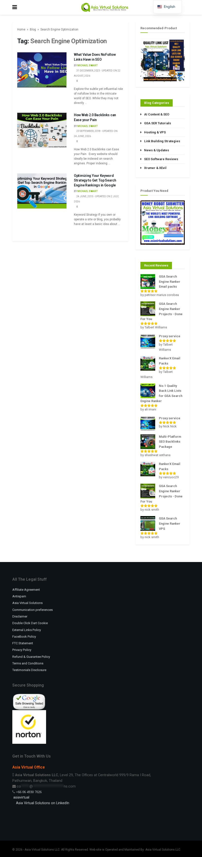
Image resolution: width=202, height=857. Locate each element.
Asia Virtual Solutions (27, 603)
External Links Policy (26, 630)
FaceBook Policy (24, 636)
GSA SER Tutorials (157, 123)
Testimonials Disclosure (29, 670)
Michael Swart (87, 65)
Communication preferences (32, 610)
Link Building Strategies (162, 141)
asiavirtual (20, 797)
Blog (33, 29)
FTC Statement (22, 643)
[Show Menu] (14, 7)
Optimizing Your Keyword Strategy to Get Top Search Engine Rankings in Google (95, 180)
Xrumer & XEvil (155, 168)
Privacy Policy (21, 650)
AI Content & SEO (156, 114)
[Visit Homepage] (105, 7)
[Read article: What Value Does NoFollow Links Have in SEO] (42, 69)
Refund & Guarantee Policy (31, 657)
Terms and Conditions (27, 663)
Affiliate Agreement (26, 589)
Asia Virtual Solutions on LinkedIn (42, 803)
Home (21, 29)
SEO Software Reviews (161, 159)
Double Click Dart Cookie (30, 623)
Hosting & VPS (155, 132)
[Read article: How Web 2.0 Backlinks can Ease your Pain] (42, 130)
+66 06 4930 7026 (29, 792)
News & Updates (156, 150)
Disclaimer (19, 616)
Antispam (19, 596)
